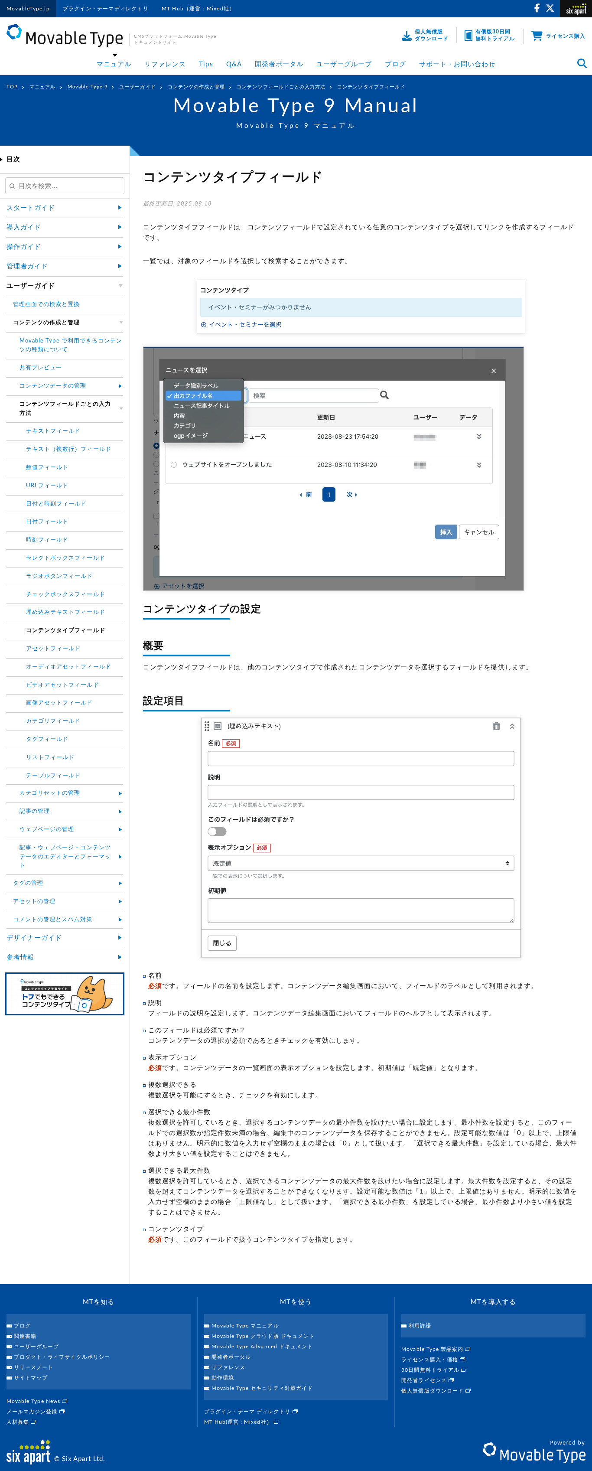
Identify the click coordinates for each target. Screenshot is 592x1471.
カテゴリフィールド (53, 721)
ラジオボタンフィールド (59, 576)
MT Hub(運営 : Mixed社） (239, 1422)
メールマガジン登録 (33, 1411)
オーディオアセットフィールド (68, 667)
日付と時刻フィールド (56, 504)
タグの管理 (28, 883)
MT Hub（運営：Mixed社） (198, 8)
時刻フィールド (47, 540)
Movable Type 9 (88, 87)
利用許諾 (420, 1325)
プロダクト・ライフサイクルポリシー (62, 1357)
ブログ (395, 64)
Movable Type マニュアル (245, 1325)
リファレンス (165, 64)
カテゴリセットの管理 (50, 793)
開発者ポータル (279, 64)
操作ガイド (24, 247)
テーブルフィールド (53, 776)
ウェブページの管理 (47, 829)
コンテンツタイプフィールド (371, 87)
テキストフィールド (53, 431)
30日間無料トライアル (431, 1370)
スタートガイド (31, 208)
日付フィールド (47, 522)
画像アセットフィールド (59, 703)
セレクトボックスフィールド (65, 558)
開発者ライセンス (424, 1380)
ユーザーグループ (344, 64)
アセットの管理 (34, 901)
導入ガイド (24, 227)
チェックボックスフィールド (65, 594)
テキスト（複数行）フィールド (68, 449)
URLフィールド (47, 486)
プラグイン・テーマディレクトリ (106, 8)
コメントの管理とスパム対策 (52, 920)
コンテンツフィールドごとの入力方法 (281, 87)
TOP (12, 87)
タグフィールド (47, 739)
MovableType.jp (28, 8)
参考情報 (20, 957)
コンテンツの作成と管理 (196, 87)
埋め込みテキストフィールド (65, 612)
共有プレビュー (41, 368)
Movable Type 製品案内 (433, 1349)
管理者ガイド (27, 266)
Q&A (234, 64)
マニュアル (114, 64)
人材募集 (19, 1422)
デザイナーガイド (34, 938)
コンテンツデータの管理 (53, 386)
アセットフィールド (53, 649)
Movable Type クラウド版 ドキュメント (263, 1336)
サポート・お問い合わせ (457, 64)
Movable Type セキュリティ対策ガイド (262, 1388)
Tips (206, 64)
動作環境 (222, 1377)
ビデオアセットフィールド (62, 685)
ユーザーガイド (137, 87)
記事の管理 (35, 811)
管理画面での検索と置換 (46, 304)
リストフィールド (50, 757)
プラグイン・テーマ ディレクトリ (248, 1411)
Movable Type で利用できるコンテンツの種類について (71, 345)
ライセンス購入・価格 (430, 1359)
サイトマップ (31, 1377)
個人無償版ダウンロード (433, 1390)
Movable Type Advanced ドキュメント (262, 1346)
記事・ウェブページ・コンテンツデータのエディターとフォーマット (65, 857)
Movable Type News (34, 1401)
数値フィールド (47, 467)
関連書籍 (25, 1336)
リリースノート (33, 1367)
